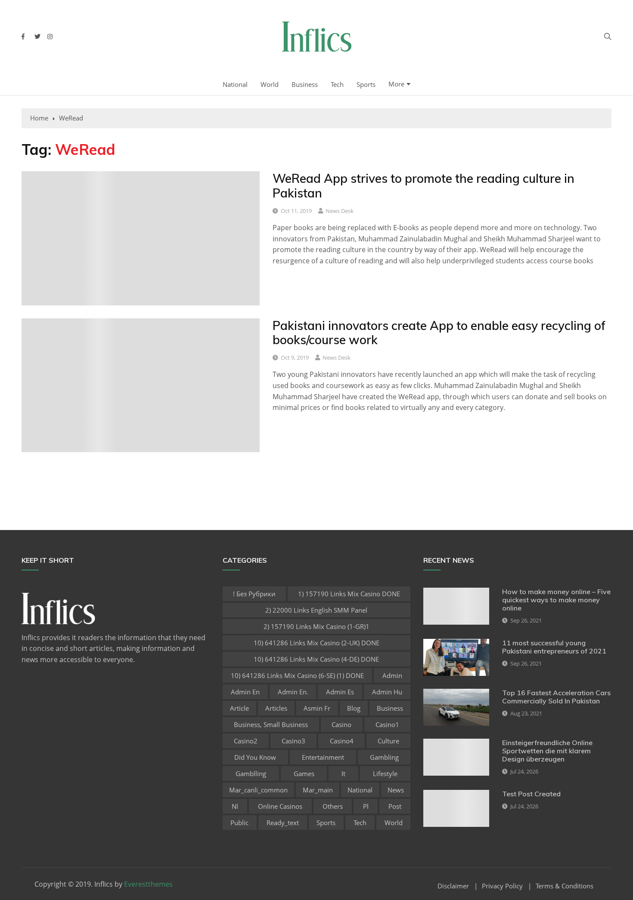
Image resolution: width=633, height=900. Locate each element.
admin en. (293, 691)
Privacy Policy (502, 886)
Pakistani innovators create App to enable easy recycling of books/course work (439, 333)
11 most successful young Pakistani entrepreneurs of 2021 (554, 646)
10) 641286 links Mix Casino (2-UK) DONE (316, 642)
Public (239, 822)
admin (392, 675)
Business (305, 84)
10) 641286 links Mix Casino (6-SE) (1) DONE (297, 675)
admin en (245, 691)
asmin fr (317, 708)
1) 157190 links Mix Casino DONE (349, 593)
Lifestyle (385, 773)
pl (366, 806)
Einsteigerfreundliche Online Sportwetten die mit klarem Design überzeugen (547, 750)
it (343, 773)
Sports (366, 84)
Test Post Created (531, 793)
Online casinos (280, 806)
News (396, 790)
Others (333, 806)
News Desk (340, 211)
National (235, 84)
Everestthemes (148, 884)
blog (353, 708)
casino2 (246, 741)
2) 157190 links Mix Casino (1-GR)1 (316, 626)
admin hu (387, 691)
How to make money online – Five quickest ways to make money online (556, 599)
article (239, 708)
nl (235, 806)
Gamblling (251, 773)
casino (341, 724)
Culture (388, 741)
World (270, 84)
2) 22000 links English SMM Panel (316, 610)
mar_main (318, 790)
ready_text (283, 822)
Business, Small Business (271, 724)
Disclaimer (453, 886)
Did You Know (255, 757)
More (396, 84)
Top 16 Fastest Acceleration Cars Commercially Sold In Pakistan (556, 696)
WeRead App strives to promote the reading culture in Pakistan (423, 185)
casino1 (387, 724)
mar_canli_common (258, 790)
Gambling (384, 757)
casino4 (342, 741)
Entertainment (323, 757)
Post (394, 806)
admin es (340, 691)
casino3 (293, 741)
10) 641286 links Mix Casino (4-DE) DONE (316, 659)
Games (304, 773)
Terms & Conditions (564, 886)
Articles (276, 708)
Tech (337, 84)
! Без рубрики (254, 593)
